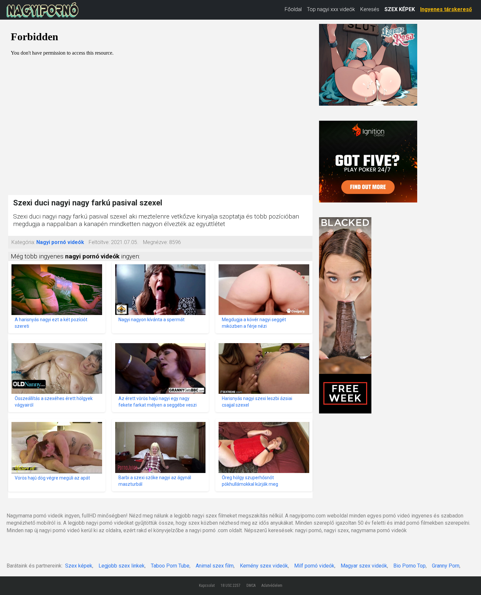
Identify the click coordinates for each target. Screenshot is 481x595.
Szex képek (78, 566)
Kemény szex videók (264, 566)
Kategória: (23, 242)
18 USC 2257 (230, 585)
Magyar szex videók (364, 566)
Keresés (369, 9)
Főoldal (293, 9)
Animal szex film (215, 566)
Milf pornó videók (314, 566)
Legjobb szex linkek (121, 566)
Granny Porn (445, 566)
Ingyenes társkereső (446, 9)
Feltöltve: (99, 242)
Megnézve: (155, 242)
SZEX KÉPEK (399, 9)
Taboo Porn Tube (170, 566)
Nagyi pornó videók (60, 242)
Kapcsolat (207, 585)
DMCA (251, 585)
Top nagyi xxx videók (331, 9)
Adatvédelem (271, 585)
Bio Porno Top (409, 566)
